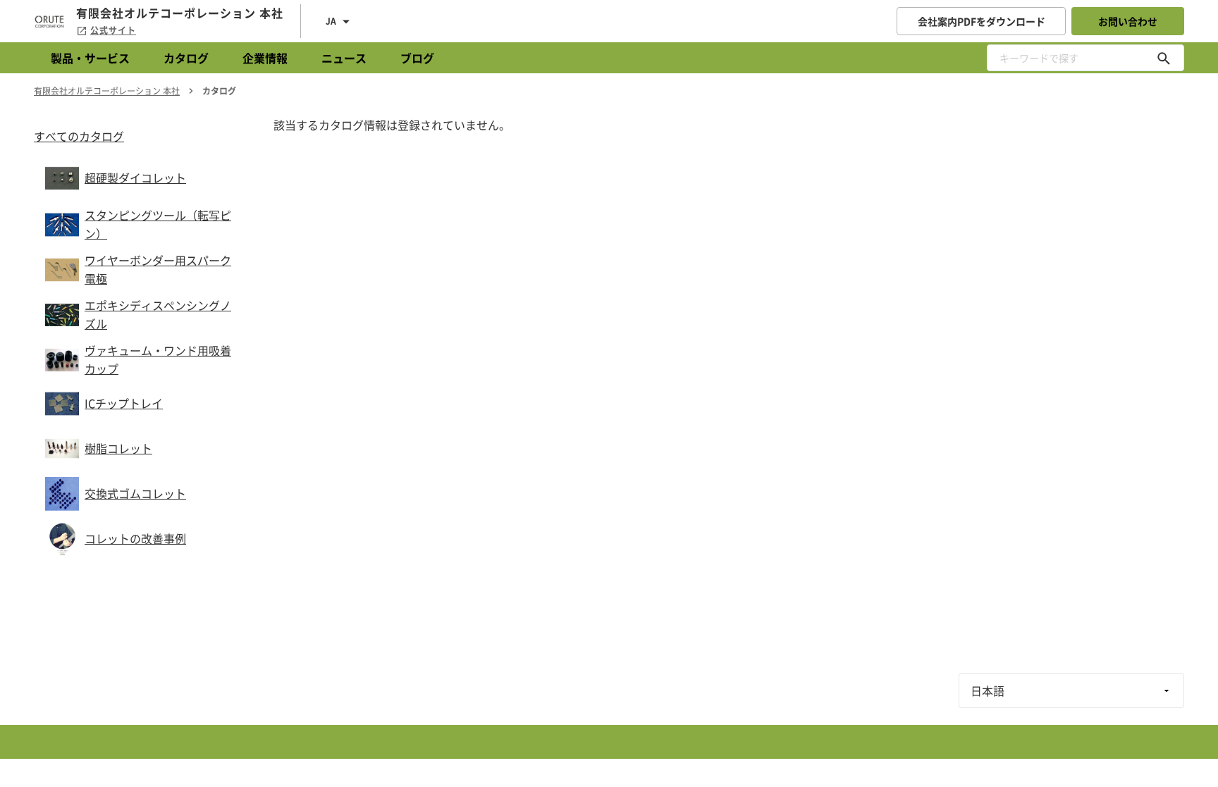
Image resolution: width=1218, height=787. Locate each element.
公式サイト (113, 30)
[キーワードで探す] (1163, 57)
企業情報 (265, 57)
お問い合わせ (1127, 21)
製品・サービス (90, 57)
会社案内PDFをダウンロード (981, 21)
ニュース (344, 57)
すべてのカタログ (79, 136)
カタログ (186, 57)
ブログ (417, 57)
